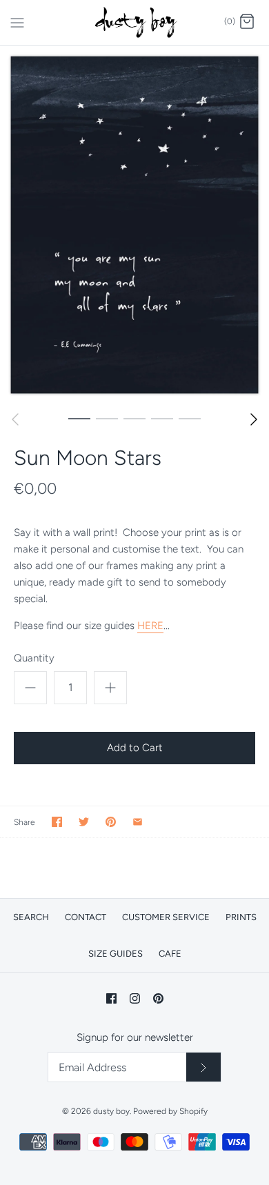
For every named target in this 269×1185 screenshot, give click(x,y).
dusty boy (111, 1111)
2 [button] (107, 418)
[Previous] (15, 419)
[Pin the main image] (111, 822)
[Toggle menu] (17, 21)
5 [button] (189, 418)
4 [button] (162, 418)
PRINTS (241, 917)
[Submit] (203, 1067)
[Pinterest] (158, 998)
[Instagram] (135, 998)
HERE (150, 625)
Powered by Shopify (170, 1111)
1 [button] (79, 418)
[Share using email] (137, 822)
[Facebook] (111, 998)
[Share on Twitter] (84, 822)
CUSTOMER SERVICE (166, 917)
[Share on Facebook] (57, 822)
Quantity (34, 658)
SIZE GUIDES (115, 953)
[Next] (254, 419)
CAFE (170, 953)
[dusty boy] (134, 22)
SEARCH (31, 917)
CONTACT (85, 917)
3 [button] (134, 418)
